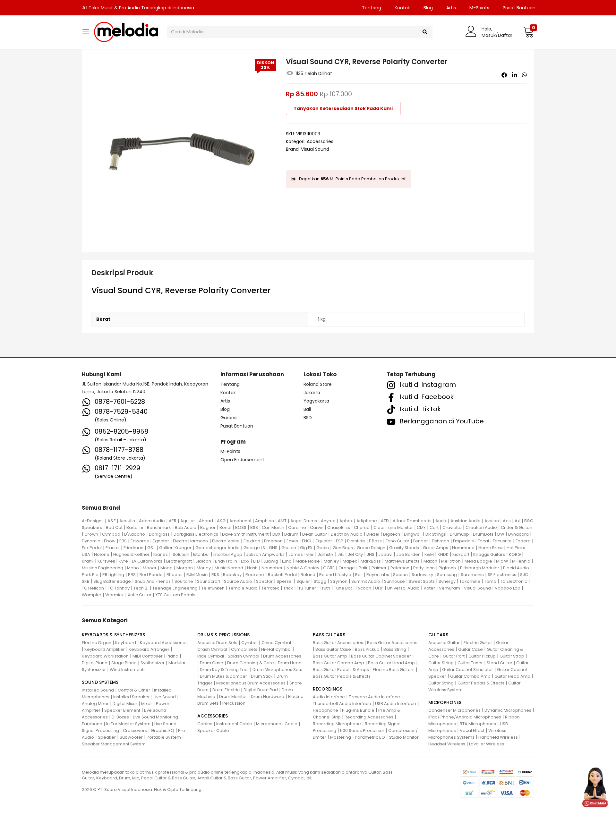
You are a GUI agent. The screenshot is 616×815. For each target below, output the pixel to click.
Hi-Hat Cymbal (276, 649)
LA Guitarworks (147, 561)
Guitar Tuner (470, 663)
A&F (111, 521)
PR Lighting (113, 575)
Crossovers (135, 730)
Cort (434, 527)
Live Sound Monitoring (155, 717)
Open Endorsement (242, 459)
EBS (123, 541)
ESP (339, 541)
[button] (528, 32)
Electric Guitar (478, 643)
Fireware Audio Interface (374, 697)
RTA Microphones (478, 724)
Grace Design (371, 548)
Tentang (371, 7)
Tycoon (363, 588)
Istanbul (201, 554)
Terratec (270, 588)
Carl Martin (273, 527)
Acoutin (127, 521)
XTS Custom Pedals (175, 595)
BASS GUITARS (329, 635)
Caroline (297, 527)
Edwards (140, 541)
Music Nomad (229, 568)
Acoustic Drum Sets (217, 643)
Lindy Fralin (226, 561)
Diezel (372, 534)
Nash (252, 568)
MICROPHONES (444, 702)
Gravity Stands (404, 548)
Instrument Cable (234, 724)
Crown (91, 534)
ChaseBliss (338, 527)
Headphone (325, 710)
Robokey (232, 575)
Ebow (110, 541)
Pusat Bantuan (519, 7)
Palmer (379, 568)
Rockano (254, 575)
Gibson (288, 548)
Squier (303, 581)
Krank (88, 561)
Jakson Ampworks (265, 554)
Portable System (164, 737)
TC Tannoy (119, 588)
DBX (276, 534)
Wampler (91, 595)
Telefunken (213, 588)
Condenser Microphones (454, 710)
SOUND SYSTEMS (100, 682)
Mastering (340, 737)
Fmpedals (463, 541)
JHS (370, 554)
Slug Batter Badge (112, 581)
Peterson (399, 568)
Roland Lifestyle (335, 575)
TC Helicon (93, 588)
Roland (308, 575)
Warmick (114, 595)
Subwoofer (131, 737)
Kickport (460, 554)
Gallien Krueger (175, 548)
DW (500, 534)
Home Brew (490, 548)
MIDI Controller (148, 656)
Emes (292, 541)
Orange (346, 568)
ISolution (180, 554)
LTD (256, 561)
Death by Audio (347, 534)
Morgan (184, 568)
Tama (490, 581)
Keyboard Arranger (149, 649)
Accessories (320, 141)
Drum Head (290, 663)
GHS (273, 548)
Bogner (208, 527)
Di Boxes (120, 717)
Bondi (225, 527)
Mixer (146, 703)
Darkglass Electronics (196, 534)
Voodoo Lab (507, 588)
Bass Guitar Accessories (338, 643)
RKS (215, 575)
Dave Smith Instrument (245, 534)
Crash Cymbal (212, 649)
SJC (524, 575)
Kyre (123, 561)
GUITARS (438, 635)
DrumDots (483, 534)
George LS (254, 548)
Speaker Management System (114, 744)
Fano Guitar (397, 541)
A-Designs (93, 521)
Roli (359, 575)
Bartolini (134, 527)
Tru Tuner (306, 588)
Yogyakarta (316, 401)
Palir (363, 568)
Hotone (101, 554)
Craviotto (452, 527)
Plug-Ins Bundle (358, 710)
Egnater (161, 541)
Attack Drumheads (412, 521)
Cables (204, 724)
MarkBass (371, 561)
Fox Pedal (92, 548)
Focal (483, 541)
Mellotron (451, 561)
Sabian (400, 575)
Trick (288, 588)
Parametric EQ (370, 737)
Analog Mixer (95, 703)
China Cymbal (276, 643)
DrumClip (459, 534)
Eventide (356, 541)
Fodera (523, 541)
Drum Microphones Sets (277, 669)
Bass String (394, 649)
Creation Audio (481, 527)
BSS (254, 527)
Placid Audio (516, 568)
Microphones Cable (276, 724)
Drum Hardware (267, 696)
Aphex (346, 521)
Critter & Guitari (516, 527)
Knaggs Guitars (489, 554)
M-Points (479, 7)
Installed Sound (98, 690)
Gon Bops (343, 548)
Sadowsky (422, 575)
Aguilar (187, 521)
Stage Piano (124, 663)
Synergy (447, 581)
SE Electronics (502, 575)
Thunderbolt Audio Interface (342, 703)
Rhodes (175, 575)
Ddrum (291, 534)
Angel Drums (303, 521)
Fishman (440, 541)
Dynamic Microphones (507, 710)
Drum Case (211, 663)
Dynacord (518, 534)
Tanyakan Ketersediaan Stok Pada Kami (343, 108)
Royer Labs (377, 575)
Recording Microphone (337, 724)
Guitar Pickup (482, 656)
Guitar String (441, 663)
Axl (517, 521)
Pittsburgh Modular (479, 568)
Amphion (264, 521)
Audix (441, 521)
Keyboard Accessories (164, 643)
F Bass (375, 541)
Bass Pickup (367, 649)
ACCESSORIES (212, 716)
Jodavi (385, 554)
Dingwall (413, 534)
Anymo (328, 521)
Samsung (447, 575)
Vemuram (449, 588)
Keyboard (125, 643)
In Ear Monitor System (128, 724)
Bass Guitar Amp (330, 656)
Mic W (502, 561)
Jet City (355, 554)
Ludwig (271, 561)
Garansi (228, 417)
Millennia (521, 561)
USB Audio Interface (395, 703)
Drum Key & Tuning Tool (224, 669)
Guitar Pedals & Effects (481, 683)
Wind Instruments (128, 669)
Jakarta (312, 392)
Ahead (206, 521)
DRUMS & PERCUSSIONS (223, 635)
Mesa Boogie (478, 561)
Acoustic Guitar (444, 643)
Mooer (150, 568)
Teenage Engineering (175, 588)
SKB (86, 581)
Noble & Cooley (303, 568)
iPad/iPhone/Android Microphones (464, 717)
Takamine (469, 581)
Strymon (338, 581)
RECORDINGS (327, 689)
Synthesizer (153, 663)
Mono (133, 568)
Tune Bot (343, 588)
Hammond (463, 548)
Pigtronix (447, 568)
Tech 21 (141, 588)
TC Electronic (513, 581)
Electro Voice (226, 541)
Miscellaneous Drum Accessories (251, 683)
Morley (204, 568)
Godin (322, 548)
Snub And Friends (153, 581)
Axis (507, 521)
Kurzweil (106, 561)
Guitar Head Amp (512, 676)
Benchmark (159, 527)
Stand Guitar (499, 663)
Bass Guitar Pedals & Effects (342, 676)
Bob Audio (185, 527)
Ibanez (160, 554)
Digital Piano (94, 663)
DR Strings (435, 534)
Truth (325, 588)
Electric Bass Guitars (394, 669)
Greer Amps (435, 548)
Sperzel (285, 581)
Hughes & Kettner (131, 554)
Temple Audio (243, 588)
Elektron (252, 541)
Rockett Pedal (282, 575)
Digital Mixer (125, 703)
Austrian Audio (465, 521)
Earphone (92, 724)
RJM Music (197, 575)
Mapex (350, 561)
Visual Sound (315, 149)
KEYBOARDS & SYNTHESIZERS (113, 635)
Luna (287, 561)
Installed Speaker (131, 697)
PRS (132, 575)
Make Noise (307, 561)
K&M (429, 554)
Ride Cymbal (210, 656)
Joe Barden (408, 554)
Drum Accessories (282, 656)
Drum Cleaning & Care (250, 663)
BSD (308, 417)
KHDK (443, 554)
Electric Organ (96, 643)
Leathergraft (179, 561)
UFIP (379, 588)
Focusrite (502, 541)
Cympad (111, 534)
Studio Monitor (404, 737)
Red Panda (151, 575)
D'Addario (134, 534)
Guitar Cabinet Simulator (467, 669)
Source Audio (238, 581)
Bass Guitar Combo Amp (338, 663)
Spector (264, 581)
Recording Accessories (369, 717)
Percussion (233, 703)
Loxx (245, 561)
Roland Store (318, 384)
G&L (151, 548)
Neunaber (272, 568)
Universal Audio (403, 588)
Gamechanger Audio (217, 548)
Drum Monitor (233, 696)
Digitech (391, 534)
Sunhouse (394, 581)
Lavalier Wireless (486, 744)
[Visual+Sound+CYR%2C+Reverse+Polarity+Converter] (514, 75)
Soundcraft (208, 581)
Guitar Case (470, 649)
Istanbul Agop (227, 554)
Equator (324, 541)
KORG (515, 554)
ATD (385, 521)
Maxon (430, 561)
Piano (172, 656)
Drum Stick (262, 676)
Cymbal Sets (244, 649)
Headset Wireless (446, 744)
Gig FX (306, 548)
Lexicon (203, 561)
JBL (341, 554)
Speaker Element (122, 710)
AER (172, 521)
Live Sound (165, 697)
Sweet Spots (422, 581)
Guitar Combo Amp (470, 676)
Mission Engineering (102, 568)
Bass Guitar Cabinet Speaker (381, 656)
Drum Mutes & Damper (223, 676)
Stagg (320, 581)
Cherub (362, 527)
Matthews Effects (402, 561)
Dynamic (91, 541)
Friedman (133, 548)
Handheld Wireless (498, 737)
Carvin (316, 527)
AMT (282, 521)
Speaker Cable (213, 730)
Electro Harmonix (190, 541)
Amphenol (240, 521)
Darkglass (159, 534)
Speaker (107, 737)
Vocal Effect (472, 730)
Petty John (424, 568)
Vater (429, 588)
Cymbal (249, 643)
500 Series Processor (362, 730)
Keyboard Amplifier (104, 649)
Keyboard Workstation (105, 656)
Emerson (273, 541)
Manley (331, 561)
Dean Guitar (314, 534)
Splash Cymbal (243, 656)
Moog (166, 568)
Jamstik (326, 554)
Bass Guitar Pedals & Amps (341, 669)
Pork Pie (90, 575)
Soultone (184, 581)
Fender (420, 541)
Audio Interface (329, 697)
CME (421, 527)
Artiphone (366, 521)
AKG (221, 521)
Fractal (113, 548)
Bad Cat (114, 527)
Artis (451, 7)
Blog (428, 7)
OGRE (329, 568)
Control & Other (134, 690)
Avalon (491, 521)
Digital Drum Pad (261, 690)
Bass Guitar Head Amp (391, 663)
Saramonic (472, 575)
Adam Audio (152, 521)
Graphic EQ (162, 730)
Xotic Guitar (139, 595)
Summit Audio (365, 581)
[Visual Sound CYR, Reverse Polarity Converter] (504, 75)
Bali (307, 409)
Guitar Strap (512, 656)
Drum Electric (226, 690)
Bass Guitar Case (333, 649)
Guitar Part (454, 656)
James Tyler (301, 554)
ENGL (307, 541)
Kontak (402, 7)
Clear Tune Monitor (393, 527)
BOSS (240, 527)
